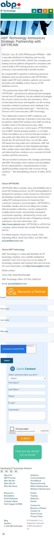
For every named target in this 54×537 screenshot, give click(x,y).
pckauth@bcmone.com (12, 241)
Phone (11, 396)
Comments (14, 410)
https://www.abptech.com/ (37, 266)
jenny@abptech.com (17, 284)
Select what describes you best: (23, 375)
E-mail (12, 403)
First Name (14, 383)
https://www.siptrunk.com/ (13, 224)
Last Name (14, 389)
